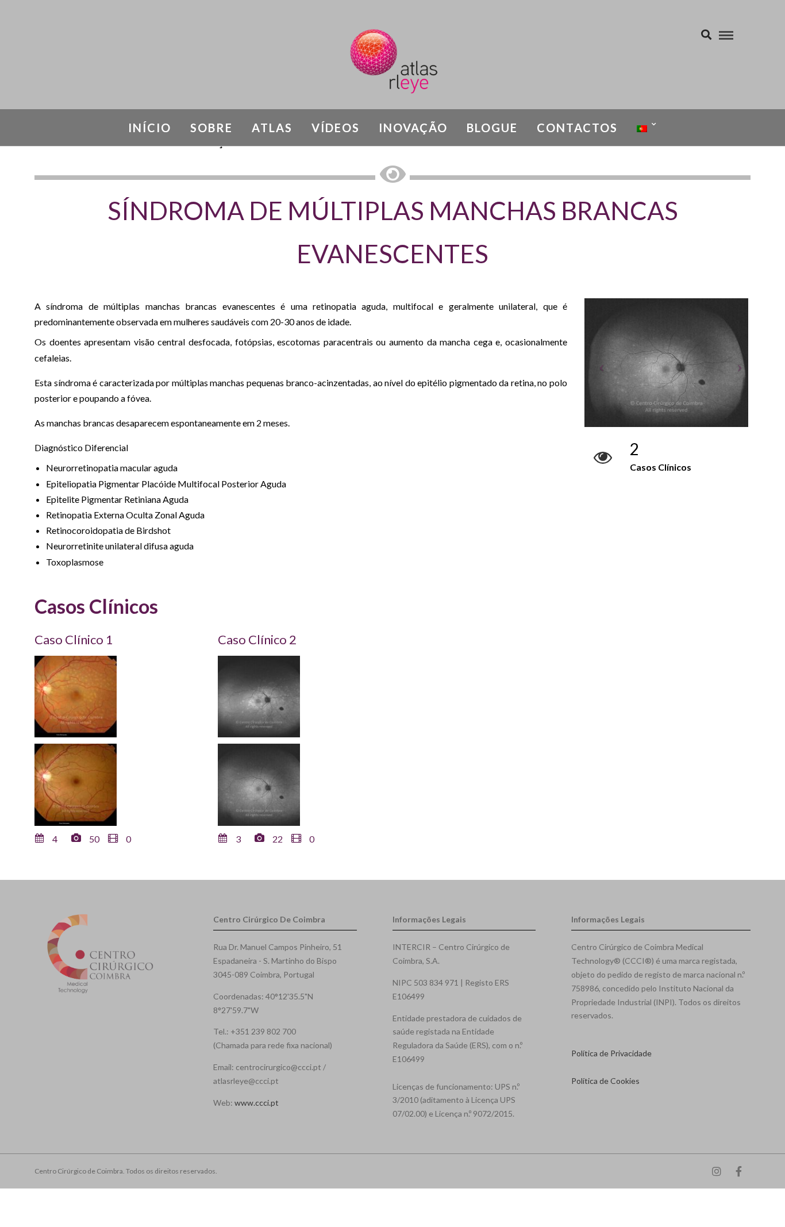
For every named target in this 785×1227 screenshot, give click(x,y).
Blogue (492, 127)
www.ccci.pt (256, 1102)
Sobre (211, 127)
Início (149, 127)
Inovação (413, 127)
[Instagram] (716, 1171)
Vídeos (335, 127)
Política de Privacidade (611, 1053)
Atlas (272, 127)
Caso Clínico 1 (73, 639)
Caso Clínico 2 (257, 639)
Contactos (577, 127)
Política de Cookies (605, 1081)
